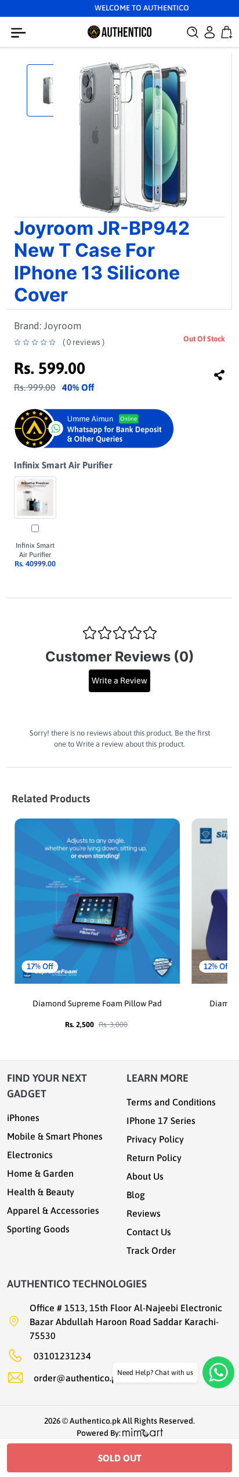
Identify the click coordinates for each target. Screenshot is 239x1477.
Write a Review (119, 680)
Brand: (47, 326)
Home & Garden (40, 1173)
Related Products (51, 798)
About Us (145, 1176)
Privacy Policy (155, 1139)
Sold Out (120, 1458)
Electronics (30, 1154)
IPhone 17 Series (160, 1120)
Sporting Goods (38, 1229)
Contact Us (148, 1232)
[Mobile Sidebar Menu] (20, 33)
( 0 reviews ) (83, 342)
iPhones (23, 1117)
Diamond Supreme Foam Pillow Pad (97, 1003)
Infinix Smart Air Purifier (63, 465)
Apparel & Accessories (53, 1210)
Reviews (143, 1213)
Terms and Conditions (171, 1102)
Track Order (151, 1250)
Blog (135, 1194)
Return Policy (154, 1157)
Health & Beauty (40, 1192)
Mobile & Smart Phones (55, 1136)
